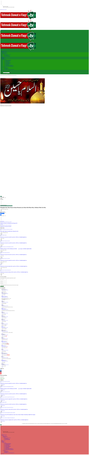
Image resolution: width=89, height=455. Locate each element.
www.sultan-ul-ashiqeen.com (7, 62)
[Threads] (44, 371)
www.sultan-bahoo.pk (6, 445)
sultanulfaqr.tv (6, 452)
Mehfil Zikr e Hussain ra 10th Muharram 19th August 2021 (8, 223)
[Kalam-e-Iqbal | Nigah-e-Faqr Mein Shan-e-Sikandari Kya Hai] (44, 229)
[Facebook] (44, 370)
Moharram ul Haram (5, 53)
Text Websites (4, 59)
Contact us (3, 453)
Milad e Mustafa (5, 52)
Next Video (1, 224)
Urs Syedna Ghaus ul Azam (7, 54)
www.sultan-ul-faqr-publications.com (8, 448)
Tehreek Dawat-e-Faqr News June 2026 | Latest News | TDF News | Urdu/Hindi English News (13, 393)
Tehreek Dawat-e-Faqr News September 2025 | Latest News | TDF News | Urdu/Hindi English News (14, 419)
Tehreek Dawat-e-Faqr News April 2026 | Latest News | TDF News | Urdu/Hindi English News (13, 260)
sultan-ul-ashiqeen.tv (6, 68)
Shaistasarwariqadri (4, 296)
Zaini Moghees (3, 360)
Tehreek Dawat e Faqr (4, 51)
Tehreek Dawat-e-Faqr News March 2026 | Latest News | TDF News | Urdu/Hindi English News (13, 266)
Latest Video (1, 205)
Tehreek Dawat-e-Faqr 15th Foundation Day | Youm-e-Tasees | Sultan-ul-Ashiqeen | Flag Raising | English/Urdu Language (17, 414)
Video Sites (4, 450)
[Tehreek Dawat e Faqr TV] (44, 19)
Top (0, 424)
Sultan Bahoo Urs (6, 438)
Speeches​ (3, 58)
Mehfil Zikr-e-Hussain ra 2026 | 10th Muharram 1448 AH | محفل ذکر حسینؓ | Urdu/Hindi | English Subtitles (15, 248)
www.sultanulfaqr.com (6, 447)
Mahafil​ (2, 435)
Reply (2, 292)
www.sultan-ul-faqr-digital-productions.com (9, 69)
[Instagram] (44, 372)
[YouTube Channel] (44, 373)
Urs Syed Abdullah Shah (7, 55)
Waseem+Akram (4, 341)
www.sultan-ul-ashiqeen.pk (7, 63)
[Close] (0, 76)
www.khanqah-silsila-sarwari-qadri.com (8, 66)
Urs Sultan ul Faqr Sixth (7, 56)
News (2, 440)
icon (0, 235)
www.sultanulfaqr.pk (6, 64)
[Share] (44, 214)
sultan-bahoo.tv (6, 67)
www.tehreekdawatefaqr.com (7, 443)
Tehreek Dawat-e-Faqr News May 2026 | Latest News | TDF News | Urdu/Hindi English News (13, 254)
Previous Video (2, 221)
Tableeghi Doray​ (3, 57)
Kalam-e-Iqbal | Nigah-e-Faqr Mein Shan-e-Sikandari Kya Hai (9, 231)
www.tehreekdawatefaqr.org (7, 60)
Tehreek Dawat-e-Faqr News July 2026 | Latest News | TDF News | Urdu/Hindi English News (13, 404)
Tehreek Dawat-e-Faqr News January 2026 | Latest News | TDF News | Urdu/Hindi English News (14, 409)
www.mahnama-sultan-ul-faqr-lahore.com (9, 65)
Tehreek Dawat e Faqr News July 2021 (5, 226)
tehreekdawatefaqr (3, 384)
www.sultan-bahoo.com (7, 61)
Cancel (1, 196)
